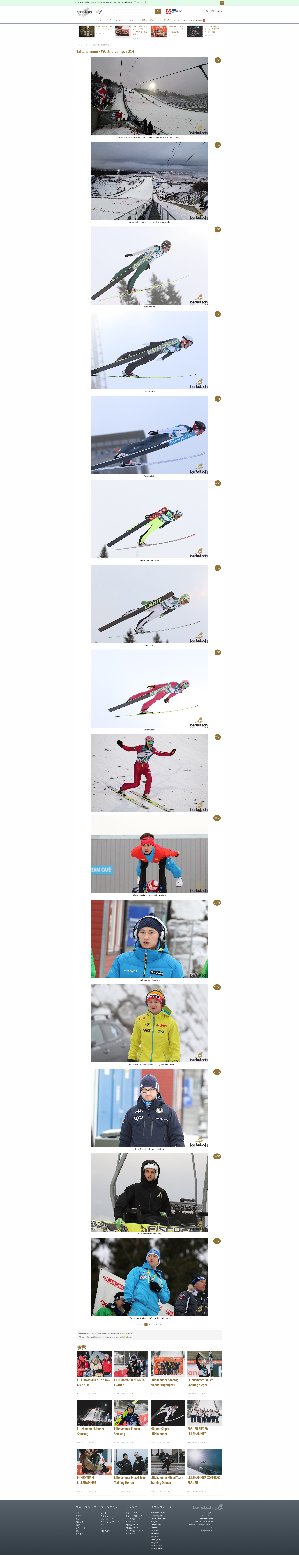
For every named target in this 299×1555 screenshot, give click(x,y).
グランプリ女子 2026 (134, 1516)
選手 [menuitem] (143, 20)
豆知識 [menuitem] (166, 20)
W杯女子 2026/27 (132, 1528)
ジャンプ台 (80, 1528)
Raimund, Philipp (156, 1539)
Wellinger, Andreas (156, 1549)
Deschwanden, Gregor (157, 1513)
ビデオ (103, 1513)
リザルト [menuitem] (119, 20)
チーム (103, 1528)
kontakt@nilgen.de (127, 1337)
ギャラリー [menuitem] (154, 20)
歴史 (78, 1531)
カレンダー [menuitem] (132, 20)
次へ (157, 1324)
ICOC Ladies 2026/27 (132, 1534)
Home (78, 45)
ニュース (79, 1513)
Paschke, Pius (155, 1534)
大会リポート (81, 1522)
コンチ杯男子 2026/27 (134, 1531)
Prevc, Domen (155, 1537)
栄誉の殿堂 (105, 1531)
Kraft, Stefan (154, 1528)
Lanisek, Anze (155, 1531)
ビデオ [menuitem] (177, 20)
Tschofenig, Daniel (156, 1546)
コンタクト (208, 1513)
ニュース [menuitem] (97, 20)
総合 (78, 1519)
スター (103, 1534)
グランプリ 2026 (132, 1513)
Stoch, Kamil (154, 1543)
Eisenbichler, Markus (157, 1516)
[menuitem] (207, 11)
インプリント (207, 1515)
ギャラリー (86, 45)
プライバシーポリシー (142, 2)
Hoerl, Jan (154, 1522)
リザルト (79, 1516)
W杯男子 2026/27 (132, 1524)
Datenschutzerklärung (206, 1519)
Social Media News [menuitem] (197, 20)
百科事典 (79, 1534)
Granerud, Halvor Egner (158, 1519)
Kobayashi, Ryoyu (156, 1524)
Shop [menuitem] (185, 20)
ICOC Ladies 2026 (131, 1522)
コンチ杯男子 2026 (133, 1519)
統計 (78, 1524)
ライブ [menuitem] (108, 20)
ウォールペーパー (108, 1519)
